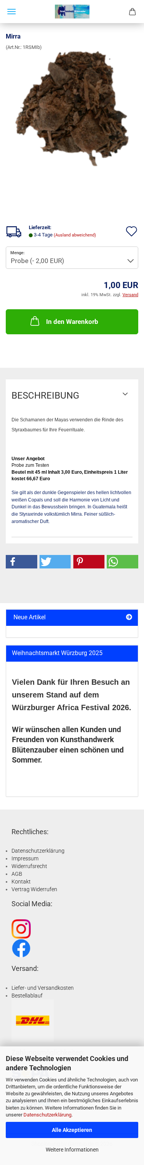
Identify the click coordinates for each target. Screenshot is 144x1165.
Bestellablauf (27, 995)
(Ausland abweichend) (75, 235)
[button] (21, 561)
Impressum (25, 858)
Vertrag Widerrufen (34, 889)
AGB (17, 874)
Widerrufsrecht (29, 866)
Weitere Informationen (72, 1150)
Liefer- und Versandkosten (43, 988)
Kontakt (21, 881)
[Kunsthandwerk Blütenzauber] (72, 11)
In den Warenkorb (72, 321)
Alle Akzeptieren (72, 1130)
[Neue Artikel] (129, 617)
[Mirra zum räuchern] (72, 108)
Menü (11, 11)
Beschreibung (45, 395)
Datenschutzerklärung (47, 1115)
